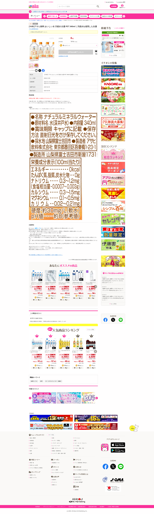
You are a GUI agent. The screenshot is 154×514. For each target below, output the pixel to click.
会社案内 (102, 506)
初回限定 (63, 16)
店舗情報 (76, 489)
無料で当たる (52, 16)
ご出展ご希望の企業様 (113, 506)
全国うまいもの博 (34, 465)
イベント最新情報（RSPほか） (81, 462)
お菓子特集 (74, 16)
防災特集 (83, 16)
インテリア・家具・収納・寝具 (59, 453)
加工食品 (32, 443)
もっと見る (91, 329)
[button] (44, 16)
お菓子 (31, 445)
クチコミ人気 (94, 16)
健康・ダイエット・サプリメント (59, 448)
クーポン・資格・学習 (79, 448)
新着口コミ (54, 484)
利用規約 (37, 506)
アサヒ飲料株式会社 (33, 29)
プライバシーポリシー (48, 506)
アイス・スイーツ (34, 448)
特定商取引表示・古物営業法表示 (77, 506)
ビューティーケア (56, 445)
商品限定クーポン (56, 462)
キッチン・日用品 (56, 440)
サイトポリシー (61, 506)
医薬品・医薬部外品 (56, 450)
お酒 (31, 453)
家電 (75, 440)
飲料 (45, 20)
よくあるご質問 (121, 2)
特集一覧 (32, 462)
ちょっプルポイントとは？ (58, 472)
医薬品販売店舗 (92, 506)
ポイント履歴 (55, 469)
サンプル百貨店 (32, 20)
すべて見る (51, 435)
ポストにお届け (120, 16)
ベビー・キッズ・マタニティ (80, 443)
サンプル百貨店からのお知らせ (81, 469)
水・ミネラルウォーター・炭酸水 (54, 20)
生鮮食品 (32, 440)
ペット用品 (76, 445)
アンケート (54, 482)
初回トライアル (33, 477)
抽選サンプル (40, 20)
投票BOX (54, 479)
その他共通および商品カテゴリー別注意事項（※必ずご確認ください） (46, 255)
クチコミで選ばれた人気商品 (36, 467)
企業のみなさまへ (78, 479)
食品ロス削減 (107, 16)
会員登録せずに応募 (63, 56)
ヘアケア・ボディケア (57, 443)
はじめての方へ (110, 2)
